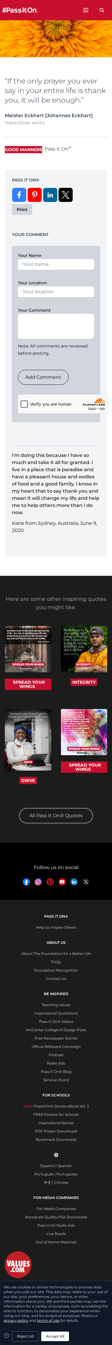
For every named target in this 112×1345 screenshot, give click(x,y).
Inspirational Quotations (56, 1013)
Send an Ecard (56, 1080)
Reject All (25, 1336)
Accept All (55, 1336)
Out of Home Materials (56, 1242)
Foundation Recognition (56, 970)
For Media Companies (56, 1208)
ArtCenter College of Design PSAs (56, 1030)
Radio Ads (56, 1063)
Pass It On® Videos (56, 1021)
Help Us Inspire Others (56, 927)
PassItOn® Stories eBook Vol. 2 (56, 1106)
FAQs (56, 962)
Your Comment (34, 310)
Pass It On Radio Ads (56, 1225)
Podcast (56, 1055)
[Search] (102, 10)
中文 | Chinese (56, 1182)
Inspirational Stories (56, 1123)
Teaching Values (56, 1005)
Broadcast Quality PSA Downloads (56, 1217)
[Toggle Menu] (85, 10)
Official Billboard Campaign (56, 1046)
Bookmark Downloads (56, 1139)
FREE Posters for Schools (56, 1114)
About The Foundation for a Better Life (56, 953)
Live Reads (56, 1233)
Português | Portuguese (56, 1174)
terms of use (48, 1320)
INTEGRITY (84, 682)
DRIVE (28, 780)
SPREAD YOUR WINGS (29, 684)
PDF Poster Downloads (56, 1131)
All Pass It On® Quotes (56, 815)
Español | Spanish (56, 1166)
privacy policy (16, 1320)
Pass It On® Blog (56, 1071)
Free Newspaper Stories (56, 1038)
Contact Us (56, 978)
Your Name (30, 255)
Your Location (32, 283)
